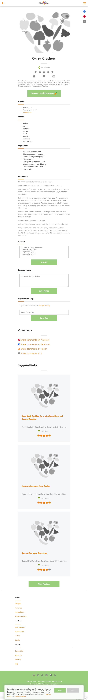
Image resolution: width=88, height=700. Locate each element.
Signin (17, 640)
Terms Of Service (44, 681)
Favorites (18, 608)
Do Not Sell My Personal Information (44, 684)
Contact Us (19, 651)
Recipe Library (44, 305)
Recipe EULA (57, 681)
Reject (73, 690)
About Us (18, 655)
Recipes (18, 604)
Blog (16, 664)
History (17, 636)
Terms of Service (20, 696)
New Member (20, 627)
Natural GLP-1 (20, 612)
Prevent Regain (20, 616)
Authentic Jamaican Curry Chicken (36, 486)
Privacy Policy (32, 681)
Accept (60, 690)
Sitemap (18, 659)
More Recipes (44, 584)
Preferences (19, 631)
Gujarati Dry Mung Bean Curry (34, 553)
